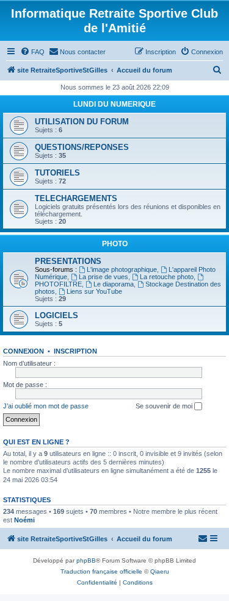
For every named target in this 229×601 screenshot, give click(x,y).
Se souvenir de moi (165, 406)
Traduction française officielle (101, 571)
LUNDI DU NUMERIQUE (114, 104)
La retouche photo (167, 276)
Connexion (23, 351)
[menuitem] (32, 51)
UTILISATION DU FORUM (82, 121)
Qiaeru (159, 571)
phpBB (86, 560)
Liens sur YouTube (94, 291)
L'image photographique (122, 269)
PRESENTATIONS (68, 261)
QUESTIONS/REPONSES (82, 147)
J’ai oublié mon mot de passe (46, 406)
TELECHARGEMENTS (76, 198)
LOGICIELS (56, 315)
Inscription (75, 351)
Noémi (24, 520)
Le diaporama (113, 284)
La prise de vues (103, 276)
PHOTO (115, 244)
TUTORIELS (57, 172)
